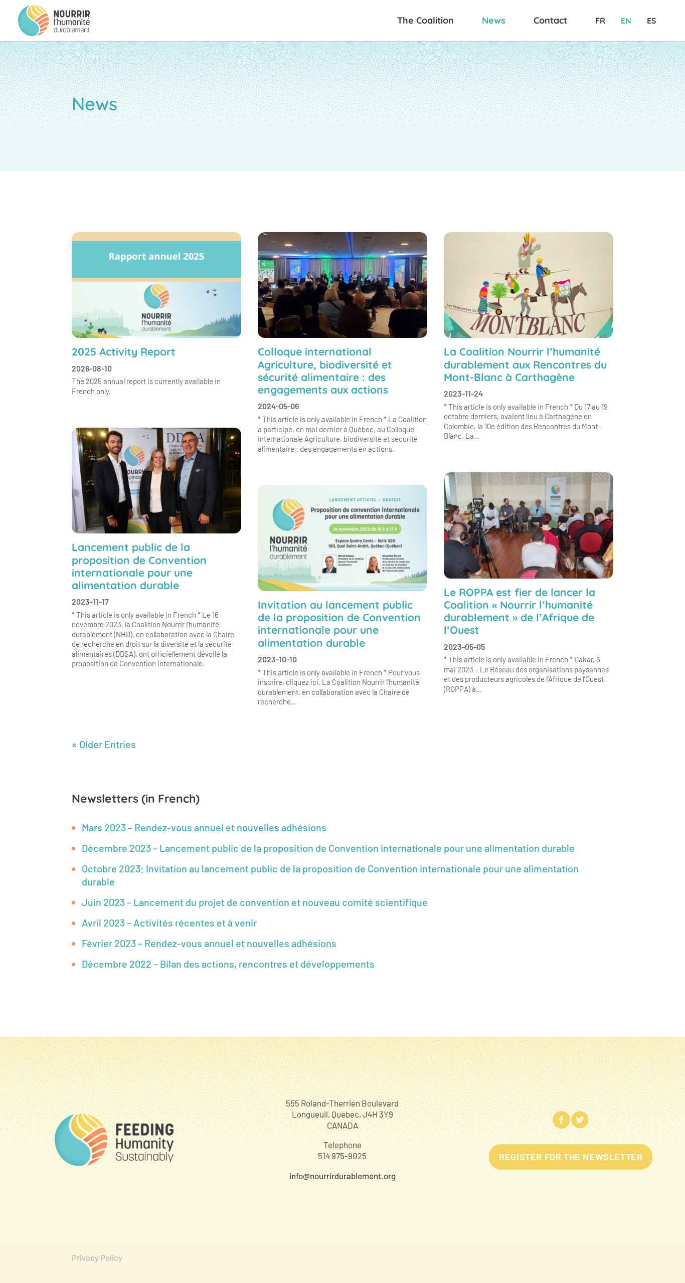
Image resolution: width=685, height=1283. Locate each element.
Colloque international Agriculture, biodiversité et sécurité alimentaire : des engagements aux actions (325, 370)
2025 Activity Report (124, 351)
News (493, 20)
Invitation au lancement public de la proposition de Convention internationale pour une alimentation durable (339, 623)
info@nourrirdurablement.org (342, 1176)
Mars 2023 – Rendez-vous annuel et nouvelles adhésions (204, 827)
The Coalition (425, 20)
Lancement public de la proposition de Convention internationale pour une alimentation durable (139, 566)
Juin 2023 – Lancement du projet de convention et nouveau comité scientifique (255, 902)
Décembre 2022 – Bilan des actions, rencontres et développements (228, 964)
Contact (550, 20)
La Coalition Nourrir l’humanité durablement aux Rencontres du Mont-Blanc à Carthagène (525, 364)
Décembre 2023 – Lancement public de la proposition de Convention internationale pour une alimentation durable (328, 848)
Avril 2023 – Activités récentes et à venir (169, 923)
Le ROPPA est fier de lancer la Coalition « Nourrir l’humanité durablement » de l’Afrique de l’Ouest (519, 611)
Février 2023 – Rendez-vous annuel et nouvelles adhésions (209, 943)
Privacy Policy (97, 1257)
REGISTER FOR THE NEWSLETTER (570, 1156)
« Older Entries (104, 744)
